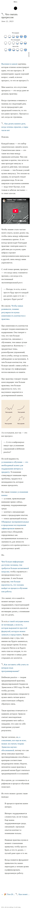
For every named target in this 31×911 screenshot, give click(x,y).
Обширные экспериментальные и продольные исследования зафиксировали (15, 525)
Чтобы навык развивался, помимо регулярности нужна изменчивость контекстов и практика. (13, 312)
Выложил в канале (9, 64)
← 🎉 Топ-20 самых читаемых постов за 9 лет (8, 894)
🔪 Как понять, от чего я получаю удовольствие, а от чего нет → (23, 894)
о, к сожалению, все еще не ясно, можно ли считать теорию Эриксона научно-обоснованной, (14, 743)
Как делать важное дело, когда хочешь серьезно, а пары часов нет (15, 126)
